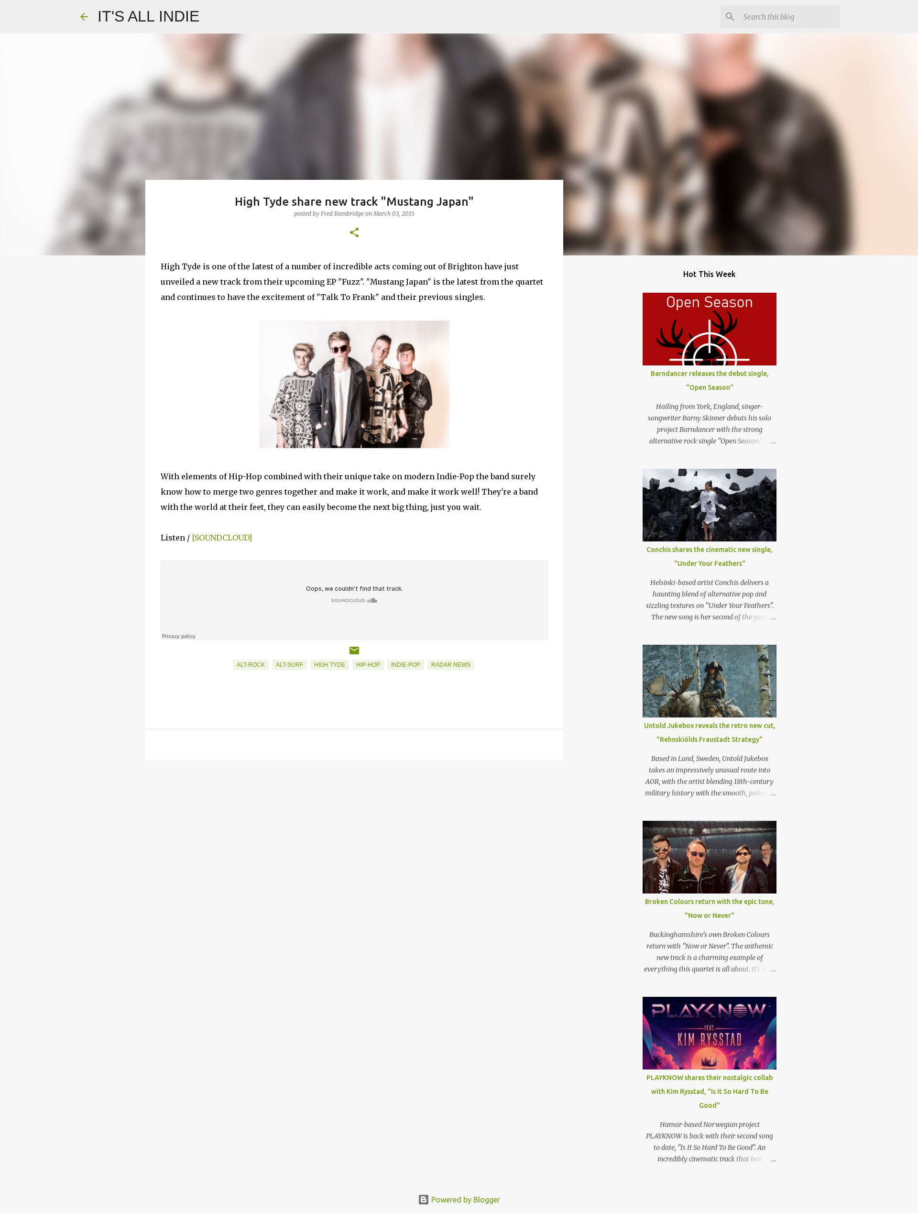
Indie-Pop (405, 665)
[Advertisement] (354, 841)
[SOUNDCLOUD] (222, 537)
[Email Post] (354, 654)
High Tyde (329, 665)
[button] (354, 233)
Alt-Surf (289, 665)
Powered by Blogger (464, 1199)
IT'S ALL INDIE (148, 16)
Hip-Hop (368, 665)
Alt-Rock (251, 665)
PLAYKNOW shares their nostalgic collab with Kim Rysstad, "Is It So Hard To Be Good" (709, 1091)
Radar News (450, 665)
